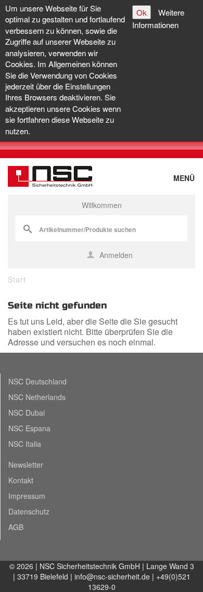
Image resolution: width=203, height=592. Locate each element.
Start (17, 279)
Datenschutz (28, 511)
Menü (184, 178)
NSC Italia (24, 444)
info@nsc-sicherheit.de (112, 576)
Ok (141, 12)
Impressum (26, 496)
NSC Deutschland (37, 381)
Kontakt (20, 480)
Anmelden (115, 255)
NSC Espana (29, 428)
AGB (15, 527)
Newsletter (25, 464)
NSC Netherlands (37, 397)
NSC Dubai (26, 412)
